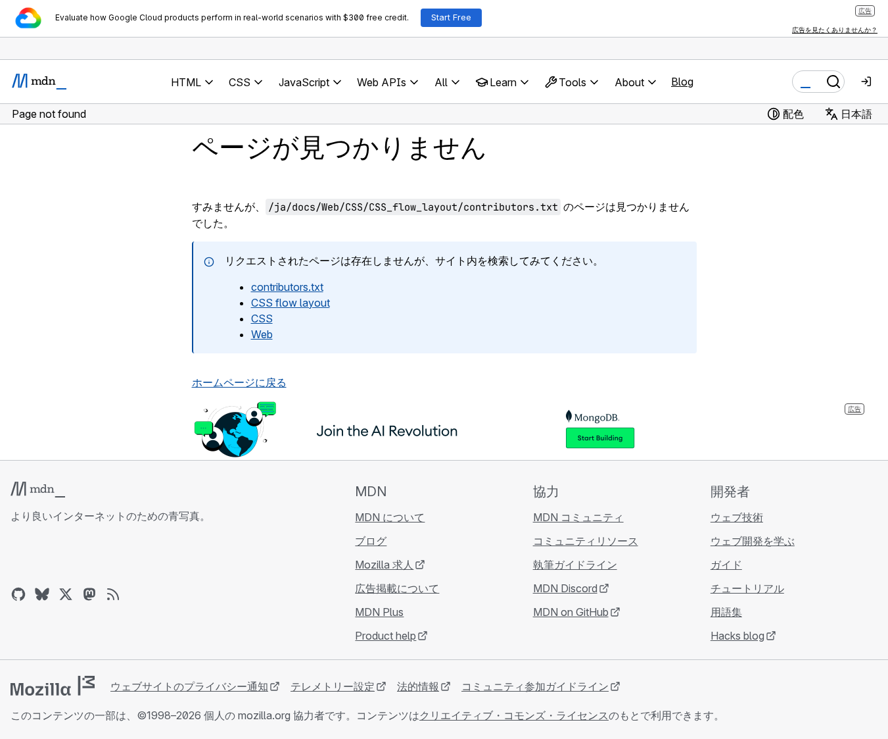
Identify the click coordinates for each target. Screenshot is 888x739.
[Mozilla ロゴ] (53, 686)
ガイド (726, 564)
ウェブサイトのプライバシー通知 (189, 686)
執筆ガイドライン (575, 564)
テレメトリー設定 (333, 686)
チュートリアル (747, 588)
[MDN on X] (66, 594)
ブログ (370, 541)
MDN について (390, 517)
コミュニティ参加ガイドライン (535, 686)
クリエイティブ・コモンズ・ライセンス (514, 715)
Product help (385, 635)
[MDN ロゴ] (38, 489)
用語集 (726, 612)
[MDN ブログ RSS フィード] (113, 594)
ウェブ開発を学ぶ (753, 541)
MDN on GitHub (571, 612)
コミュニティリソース (585, 541)
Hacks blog (737, 635)
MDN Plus (379, 612)
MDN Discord (565, 588)
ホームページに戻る (239, 382)
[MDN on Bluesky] (42, 594)
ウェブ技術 (737, 517)
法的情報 (418, 686)
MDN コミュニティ (578, 517)
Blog (682, 81)
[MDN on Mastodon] (89, 594)
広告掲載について (397, 588)
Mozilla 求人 (384, 564)
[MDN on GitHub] (18, 594)
